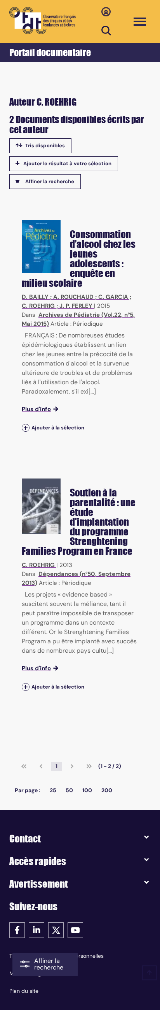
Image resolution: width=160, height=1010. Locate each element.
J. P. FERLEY (75, 306)
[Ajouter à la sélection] (26, 428)
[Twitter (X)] (56, 929)
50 (69, 790)
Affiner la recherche (49, 181)
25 (53, 790)
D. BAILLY (35, 297)
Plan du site (23, 990)
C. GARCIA (113, 297)
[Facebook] (17, 929)
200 (106, 790)
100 (87, 790)
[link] (24, 766)
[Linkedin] (36, 929)
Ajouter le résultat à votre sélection (67, 163)
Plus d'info (36, 409)
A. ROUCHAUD (73, 297)
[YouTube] (75, 929)
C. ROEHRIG (38, 306)
